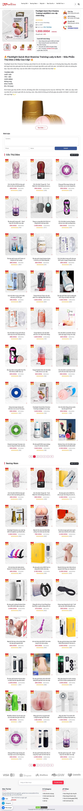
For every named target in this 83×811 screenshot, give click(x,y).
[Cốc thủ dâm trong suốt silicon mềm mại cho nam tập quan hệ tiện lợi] (16, 318)
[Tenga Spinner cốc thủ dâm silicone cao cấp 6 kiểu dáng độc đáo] (41, 318)
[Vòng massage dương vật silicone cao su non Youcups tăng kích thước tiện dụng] (16, 393)
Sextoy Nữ (24, 3)
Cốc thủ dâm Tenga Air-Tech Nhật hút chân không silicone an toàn (41, 186)
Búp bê (42, 3)
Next (32, 47)
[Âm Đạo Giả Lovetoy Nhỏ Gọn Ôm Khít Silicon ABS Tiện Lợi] (16, 356)
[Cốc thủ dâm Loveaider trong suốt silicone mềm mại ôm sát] (67, 356)
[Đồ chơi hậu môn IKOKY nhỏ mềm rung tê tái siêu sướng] (41, 627)
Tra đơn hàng (58, 782)
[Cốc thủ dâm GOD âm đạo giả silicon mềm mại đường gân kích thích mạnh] (16, 170)
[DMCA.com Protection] (41, 807)
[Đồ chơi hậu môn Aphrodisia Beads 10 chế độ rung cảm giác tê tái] (16, 553)
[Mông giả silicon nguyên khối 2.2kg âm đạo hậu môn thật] (41, 701)
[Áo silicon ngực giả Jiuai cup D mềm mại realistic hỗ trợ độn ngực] (67, 516)
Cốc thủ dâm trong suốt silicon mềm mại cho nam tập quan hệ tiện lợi (16, 334)
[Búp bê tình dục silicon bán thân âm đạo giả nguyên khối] (16, 627)
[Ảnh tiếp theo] (31, 25)
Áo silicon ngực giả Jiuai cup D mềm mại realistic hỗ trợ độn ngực (66, 531)
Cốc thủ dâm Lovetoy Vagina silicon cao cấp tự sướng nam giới (66, 223)
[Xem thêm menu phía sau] (75, 4)
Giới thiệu (45, 798)
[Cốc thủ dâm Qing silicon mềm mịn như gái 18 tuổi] (67, 393)
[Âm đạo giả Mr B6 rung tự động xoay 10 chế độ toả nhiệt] (41, 430)
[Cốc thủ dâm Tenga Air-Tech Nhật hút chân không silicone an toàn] (41, 170)
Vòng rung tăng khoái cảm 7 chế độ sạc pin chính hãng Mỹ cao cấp (67, 606)
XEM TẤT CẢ (74, 155)
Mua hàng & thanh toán (69, 796)
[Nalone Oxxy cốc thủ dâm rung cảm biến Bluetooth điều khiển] (67, 430)
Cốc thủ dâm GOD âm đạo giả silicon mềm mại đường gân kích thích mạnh (16, 186)
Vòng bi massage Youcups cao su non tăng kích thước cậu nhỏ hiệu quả (16, 445)
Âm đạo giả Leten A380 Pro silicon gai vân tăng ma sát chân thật (66, 494)
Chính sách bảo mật (48, 796)
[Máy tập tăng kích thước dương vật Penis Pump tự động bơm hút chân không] (67, 664)
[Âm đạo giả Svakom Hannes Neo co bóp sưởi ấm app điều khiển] (16, 664)
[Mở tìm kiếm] (79, 4)
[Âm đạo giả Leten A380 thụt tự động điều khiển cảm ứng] (41, 553)
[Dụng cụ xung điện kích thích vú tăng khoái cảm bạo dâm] (41, 207)
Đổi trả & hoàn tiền (68, 801)
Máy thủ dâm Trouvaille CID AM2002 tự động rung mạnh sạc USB (67, 717)
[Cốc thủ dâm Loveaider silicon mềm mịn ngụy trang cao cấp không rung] (67, 318)
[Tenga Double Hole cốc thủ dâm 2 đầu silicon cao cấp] (41, 356)
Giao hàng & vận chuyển (70, 793)
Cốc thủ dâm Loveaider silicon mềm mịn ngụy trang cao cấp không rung (66, 334)
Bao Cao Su (50, 3)
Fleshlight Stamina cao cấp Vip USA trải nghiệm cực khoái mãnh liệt (16, 531)
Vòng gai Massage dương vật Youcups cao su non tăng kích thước (66, 186)
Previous (3, 47)
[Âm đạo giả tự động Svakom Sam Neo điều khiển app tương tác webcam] (16, 590)
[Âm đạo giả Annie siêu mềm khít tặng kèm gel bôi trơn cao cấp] (41, 664)
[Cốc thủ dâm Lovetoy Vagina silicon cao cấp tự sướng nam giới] (67, 207)
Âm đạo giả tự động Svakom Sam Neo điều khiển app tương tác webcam (16, 606)
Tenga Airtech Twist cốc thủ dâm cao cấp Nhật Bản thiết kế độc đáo (41, 297)
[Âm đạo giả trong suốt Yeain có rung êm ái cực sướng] (16, 244)
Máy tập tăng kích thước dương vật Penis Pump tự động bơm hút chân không (67, 680)
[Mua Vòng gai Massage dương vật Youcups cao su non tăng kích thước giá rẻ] (67, 170)
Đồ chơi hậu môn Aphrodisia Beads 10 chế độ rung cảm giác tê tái (16, 569)
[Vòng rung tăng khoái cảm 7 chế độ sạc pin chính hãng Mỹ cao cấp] (67, 590)
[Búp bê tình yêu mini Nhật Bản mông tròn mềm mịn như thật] (41, 516)
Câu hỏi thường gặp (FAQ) (70, 798)
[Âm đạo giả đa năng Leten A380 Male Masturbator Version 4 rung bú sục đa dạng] (67, 627)
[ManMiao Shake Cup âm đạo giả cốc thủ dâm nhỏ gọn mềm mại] (16, 701)
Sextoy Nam (12, 463)
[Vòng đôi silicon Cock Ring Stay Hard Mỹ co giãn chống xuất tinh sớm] (41, 590)
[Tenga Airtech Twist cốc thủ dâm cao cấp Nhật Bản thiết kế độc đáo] (41, 281)
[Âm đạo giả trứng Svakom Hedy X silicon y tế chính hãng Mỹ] (41, 244)
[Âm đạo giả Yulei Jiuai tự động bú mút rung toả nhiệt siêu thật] (67, 281)
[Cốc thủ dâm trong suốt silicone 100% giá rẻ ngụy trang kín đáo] (67, 244)
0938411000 (73, 28)
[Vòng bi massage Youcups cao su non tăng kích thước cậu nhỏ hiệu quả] (16, 430)
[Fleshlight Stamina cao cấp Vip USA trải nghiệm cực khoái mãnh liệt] (16, 516)
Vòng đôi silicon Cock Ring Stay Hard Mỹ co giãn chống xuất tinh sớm (41, 606)
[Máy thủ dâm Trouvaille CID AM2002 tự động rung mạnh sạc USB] (67, 701)
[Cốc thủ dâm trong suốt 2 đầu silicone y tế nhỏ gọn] (16, 281)
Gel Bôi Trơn (59, 3)
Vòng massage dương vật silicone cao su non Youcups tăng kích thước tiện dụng (16, 408)
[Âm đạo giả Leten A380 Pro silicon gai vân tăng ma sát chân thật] (67, 479)
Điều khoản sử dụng (48, 793)
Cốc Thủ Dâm (47, 27)
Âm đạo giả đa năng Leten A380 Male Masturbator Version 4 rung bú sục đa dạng (67, 643)
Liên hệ (45, 801)
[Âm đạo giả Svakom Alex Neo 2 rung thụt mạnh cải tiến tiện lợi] (41, 739)
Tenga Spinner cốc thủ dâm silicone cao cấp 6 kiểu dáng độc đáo (41, 334)
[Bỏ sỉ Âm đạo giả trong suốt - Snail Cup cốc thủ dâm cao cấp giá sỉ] (16, 207)
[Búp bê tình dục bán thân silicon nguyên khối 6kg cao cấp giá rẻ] (67, 553)
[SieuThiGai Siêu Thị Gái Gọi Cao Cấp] (9, 4)
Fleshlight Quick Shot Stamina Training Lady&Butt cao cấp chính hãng (41, 408)
